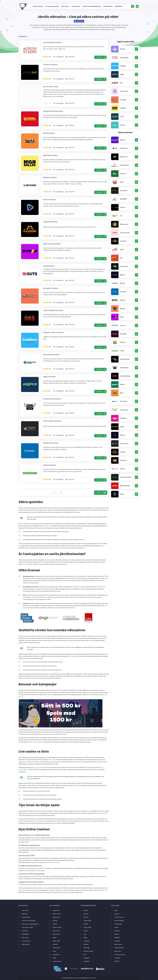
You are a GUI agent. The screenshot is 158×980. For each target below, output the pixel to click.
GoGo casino (56, 934)
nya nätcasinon (37, 767)
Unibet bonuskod (49, 465)
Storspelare (123, 190)
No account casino (125, 477)
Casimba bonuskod (50, 222)
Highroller (123, 108)
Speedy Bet (56, 910)
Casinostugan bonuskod (52, 42)
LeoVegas (123, 99)
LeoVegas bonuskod (50, 288)
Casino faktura (108, 6)
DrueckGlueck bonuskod (52, 399)
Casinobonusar (26, 917)
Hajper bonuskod (49, 377)
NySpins (122, 300)
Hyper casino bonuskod (51, 244)
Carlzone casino (125, 232)
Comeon (122, 207)
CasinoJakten (59, 56)
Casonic (122, 325)
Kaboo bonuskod (49, 200)
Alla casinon (52, 759)
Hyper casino (56, 941)
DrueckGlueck (124, 367)
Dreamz (122, 469)
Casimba (122, 452)
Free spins (25, 931)
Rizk (121, 258)
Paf (121, 216)
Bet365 (122, 384)
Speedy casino (57, 914)
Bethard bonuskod (50, 177)
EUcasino (117, 931)
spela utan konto (46, 526)
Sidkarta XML (26, 944)
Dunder (122, 426)
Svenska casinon (38, 6)
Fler (98, 493)
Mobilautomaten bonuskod (53, 111)
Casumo (122, 125)
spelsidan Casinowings (52, 862)
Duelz (121, 182)
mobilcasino (101, 813)
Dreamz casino (57, 927)
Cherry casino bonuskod (52, 421)
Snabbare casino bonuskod (53, 332)
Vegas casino (124, 410)
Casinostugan (124, 57)
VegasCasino (56, 917)
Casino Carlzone (119, 917)
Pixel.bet (55, 944)
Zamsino (24, 564)
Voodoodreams (57, 961)
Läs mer (99, 57)
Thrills (122, 116)
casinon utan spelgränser (36, 742)
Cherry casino (124, 443)
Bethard (122, 283)
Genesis (122, 435)
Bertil (121, 393)
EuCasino (123, 342)
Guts (121, 83)
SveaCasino (123, 401)
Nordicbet (123, 292)
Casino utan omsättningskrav (91, 6)
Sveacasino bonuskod (51, 354)
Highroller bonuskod (50, 155)
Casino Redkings (119, 920)
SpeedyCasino (124, 165)
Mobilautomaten (125, 485)
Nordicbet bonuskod (50, 443)
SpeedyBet (123, 199)
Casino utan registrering (28, 920)
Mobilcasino (118, 6)
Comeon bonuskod (50, 65)
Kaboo (122, 494)
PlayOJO (122, 49)
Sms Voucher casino (50, 87)
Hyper (122, 317)
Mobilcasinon (25, 934)
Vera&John (123, 418)
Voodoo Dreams (125, 359)
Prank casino (124, 266)
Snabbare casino (88, 951)
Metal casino (124, 224)
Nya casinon (65, 6)
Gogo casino (123, 157)
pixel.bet (122, 140)
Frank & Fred (124, 91)
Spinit (122, 249)
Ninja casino (123, 148)
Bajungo (122, 308)
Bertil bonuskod (48, 133)
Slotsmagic (123, 334)
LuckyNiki (123, 241)
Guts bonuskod (48, 266)
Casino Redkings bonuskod (53, 310)
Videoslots (123, 460)
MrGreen (122, 173)
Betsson (122, 275)
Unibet (122, 351)
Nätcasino (25, 914)
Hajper (122, 74)
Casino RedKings (125, 376)
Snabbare (123, 66)
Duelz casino (56, 931)
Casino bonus (76, 6)
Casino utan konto (53, 6)
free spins (72, 656)
